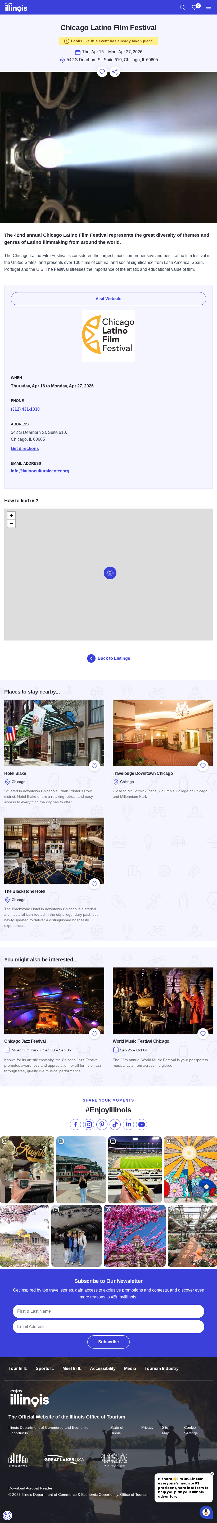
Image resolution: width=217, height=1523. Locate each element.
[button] (110, 573)
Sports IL (45, 1368)
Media (130, 1368)
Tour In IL (17, 1368)
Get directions (25, 448)
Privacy (147, 1427)
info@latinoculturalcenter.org (40, 471)
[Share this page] (115, 72)
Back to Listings (114, 658)
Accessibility (103, 1368)
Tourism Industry (161, 1368)
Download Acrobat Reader (30, 1488)
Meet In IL (72, 1368)
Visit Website (108, 298)
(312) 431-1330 (25, 409)
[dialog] (7, 1515)
